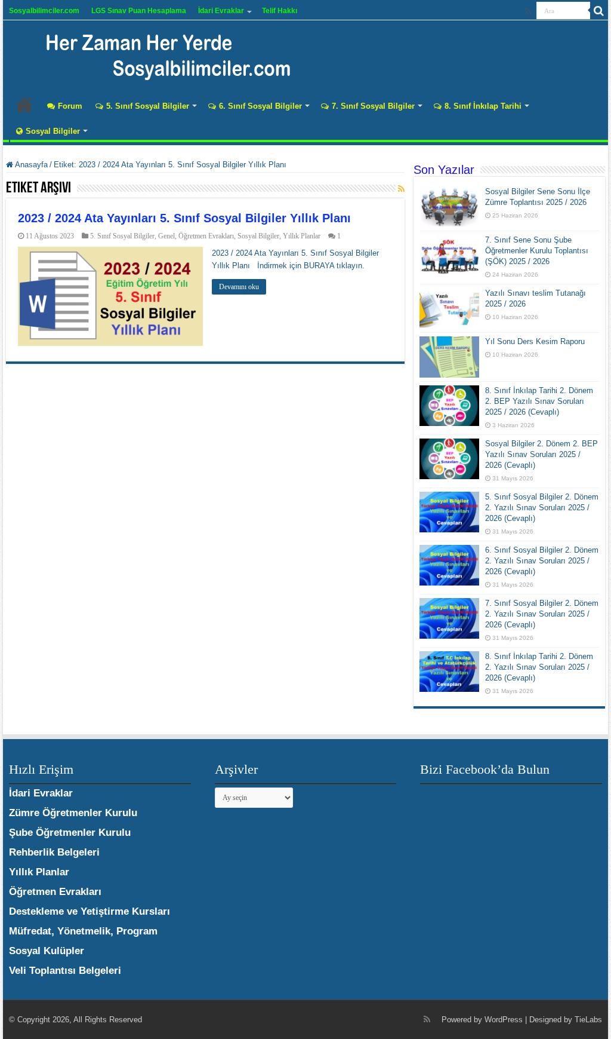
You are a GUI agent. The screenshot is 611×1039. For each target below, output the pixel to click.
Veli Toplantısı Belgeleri (65, 970)
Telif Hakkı (279, 11)
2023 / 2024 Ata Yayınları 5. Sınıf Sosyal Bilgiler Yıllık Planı (184, 218)
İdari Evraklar (221, 11)
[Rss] (527, 11)
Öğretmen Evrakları (206, 236)
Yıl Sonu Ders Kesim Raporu (535, 341)
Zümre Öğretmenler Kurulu (73, 813)
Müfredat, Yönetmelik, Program (83, 931)
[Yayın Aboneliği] (401, 189)
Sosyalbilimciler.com (44, 11)
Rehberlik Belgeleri (54, 852)
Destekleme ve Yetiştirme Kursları (89, 911)
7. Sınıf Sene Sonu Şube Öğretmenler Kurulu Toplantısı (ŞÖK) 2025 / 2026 (536, 250)
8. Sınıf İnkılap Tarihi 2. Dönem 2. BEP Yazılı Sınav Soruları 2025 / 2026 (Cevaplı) (539, 401)
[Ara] (599, 11)
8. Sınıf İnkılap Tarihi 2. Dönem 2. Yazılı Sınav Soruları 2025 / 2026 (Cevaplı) (539, 667)
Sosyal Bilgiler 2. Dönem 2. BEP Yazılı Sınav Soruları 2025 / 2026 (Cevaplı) (541, 454)
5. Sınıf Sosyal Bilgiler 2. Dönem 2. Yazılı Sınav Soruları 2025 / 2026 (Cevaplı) (541, 507)
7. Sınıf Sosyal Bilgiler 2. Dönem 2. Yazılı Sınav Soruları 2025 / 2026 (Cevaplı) (541, 614)
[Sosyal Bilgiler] (161, 53)
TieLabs (588, 1019)
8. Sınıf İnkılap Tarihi (483, 106)
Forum (70, 106)
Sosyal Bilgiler (53, 131)
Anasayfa (24, 104)
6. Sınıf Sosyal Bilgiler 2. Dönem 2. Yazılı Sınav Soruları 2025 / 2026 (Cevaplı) (541, 560)
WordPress (504, 1019)
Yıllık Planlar (301, 236)
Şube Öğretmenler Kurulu (70, 832)
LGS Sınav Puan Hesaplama (138, 11)
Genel (166, 236)
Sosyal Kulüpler (46, 951)
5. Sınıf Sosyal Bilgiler (147, 106)
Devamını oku (239, 287)
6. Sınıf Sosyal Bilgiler (260, 106)
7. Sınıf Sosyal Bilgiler (373, 106)
